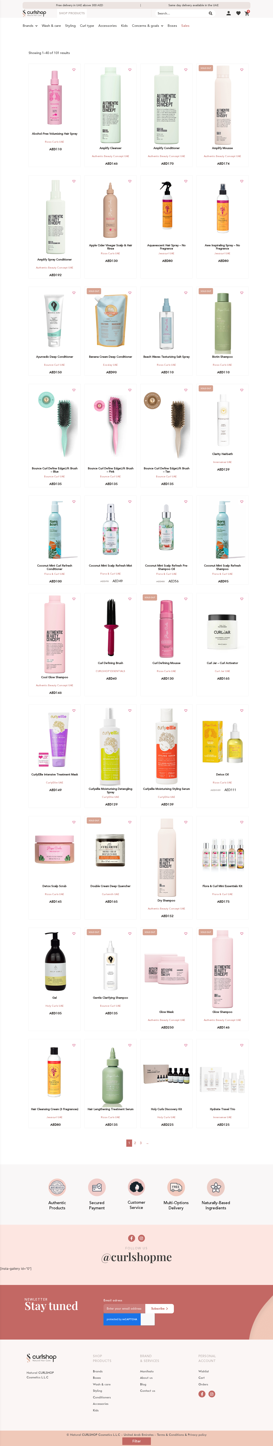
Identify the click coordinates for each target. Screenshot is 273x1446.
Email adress (113, 1300)
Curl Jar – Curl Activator (222, 663)
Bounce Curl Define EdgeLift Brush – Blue (55, 470)
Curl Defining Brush (110, 663)
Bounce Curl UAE (54, 365)
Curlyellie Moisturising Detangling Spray (110, 791)
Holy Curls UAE (55, 1006)
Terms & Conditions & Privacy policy (181, 1435)
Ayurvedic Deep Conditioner (54, 357)
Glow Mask (166, 1012)
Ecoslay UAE (110, 365)
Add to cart (53, 97)
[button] (74, 69)
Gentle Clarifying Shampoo (110, 998)
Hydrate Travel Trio (222, 1109)
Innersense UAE (222, 462)
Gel (54, 998)
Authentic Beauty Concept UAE (110, 156)
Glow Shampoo (222, 1012)
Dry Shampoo (166, 900)
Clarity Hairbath (222, 454)
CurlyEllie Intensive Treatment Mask (54, 774)
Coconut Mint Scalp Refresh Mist (110, 566)
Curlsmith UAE (110, 894)
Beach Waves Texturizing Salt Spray (166, 357)
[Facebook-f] (131, 1238)
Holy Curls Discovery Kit (166, 1109)
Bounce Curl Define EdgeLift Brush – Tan (166, 470)
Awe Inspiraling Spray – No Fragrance (222, 247)
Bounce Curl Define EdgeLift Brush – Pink (111, 470)
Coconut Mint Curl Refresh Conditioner (54, 567)
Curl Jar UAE (222, 671)
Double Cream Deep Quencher (111, 886)
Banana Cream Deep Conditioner (110, 357)
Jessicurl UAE (166, 253)
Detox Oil (222, 774)
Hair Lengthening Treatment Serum (111, 1109)
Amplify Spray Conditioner (54, 259)
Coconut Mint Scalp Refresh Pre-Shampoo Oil (166, 567)
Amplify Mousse (222, 148)
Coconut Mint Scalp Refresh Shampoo (222, 567)
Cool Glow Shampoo (54, 677)
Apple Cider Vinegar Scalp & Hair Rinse (110, 247)
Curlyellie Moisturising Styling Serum (166, 789)
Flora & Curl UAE (54, 574)
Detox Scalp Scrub (55, 886)
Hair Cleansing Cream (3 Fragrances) (54, 1109)
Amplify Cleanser (111, 148)
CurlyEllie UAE (54, 783)
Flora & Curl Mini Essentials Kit (222, 886)
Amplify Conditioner (166, 148)
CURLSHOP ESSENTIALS (110, 671)
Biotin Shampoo (222, 357)
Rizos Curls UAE (54, 142)
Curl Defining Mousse (166, 663)
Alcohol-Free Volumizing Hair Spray (54, 134)
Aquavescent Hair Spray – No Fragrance (166, 247)
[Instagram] (141, 1238)
